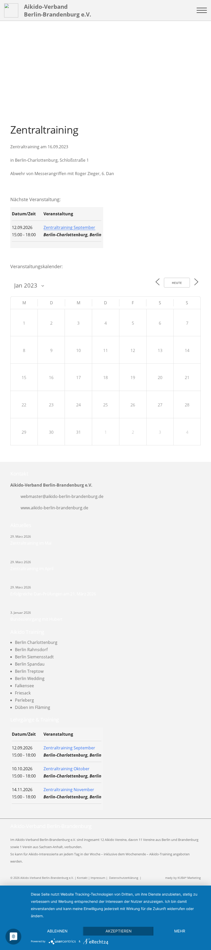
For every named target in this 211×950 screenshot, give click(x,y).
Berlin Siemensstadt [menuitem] (34, 657)
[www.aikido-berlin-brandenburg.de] (15, 507)
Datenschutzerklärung (123, 878)
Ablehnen (57, 931)
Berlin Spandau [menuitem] (30, 664)
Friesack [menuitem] (23, 693)
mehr (179, 931)
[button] (201, 10)
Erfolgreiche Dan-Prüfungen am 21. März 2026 (53, 594)
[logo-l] (11, 10)
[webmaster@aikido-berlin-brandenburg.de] (15, 496)
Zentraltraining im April (31, 568)
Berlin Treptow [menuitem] (29, 671)
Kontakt (82, 878)
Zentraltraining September (69, 227)
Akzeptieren (118, 931)
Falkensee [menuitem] (24, 686)
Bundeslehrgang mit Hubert (36, 619)
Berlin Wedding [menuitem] (30, 678)
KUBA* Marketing (189, 878)
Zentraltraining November (68, 789)
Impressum (98, 878)
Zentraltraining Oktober (66, 769)
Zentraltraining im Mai (30, 543)
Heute (177, 283)
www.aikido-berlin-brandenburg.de (54, 508)
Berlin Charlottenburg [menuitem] (36, 642)
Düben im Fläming (32, 707)
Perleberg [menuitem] (24, 700)
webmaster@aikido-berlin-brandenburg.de (62, 496)
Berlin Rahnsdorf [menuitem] (31, 649)
